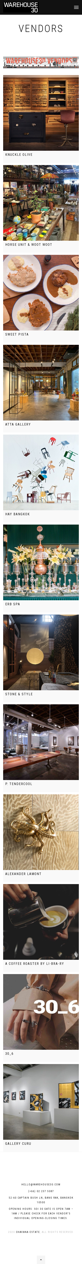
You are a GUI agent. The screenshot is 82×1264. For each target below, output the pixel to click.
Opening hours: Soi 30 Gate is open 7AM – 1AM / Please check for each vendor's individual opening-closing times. (41, 1213)
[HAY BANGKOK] (41, 472)
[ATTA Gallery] (41, 382)
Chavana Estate (28, 1232)
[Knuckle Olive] (41, 113)
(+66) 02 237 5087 (41, 1191)
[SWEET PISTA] (41, 293)
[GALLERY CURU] (41, 1102)
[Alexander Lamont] (41, 832)
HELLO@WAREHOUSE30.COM (41, 1184)
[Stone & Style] (41, 652)
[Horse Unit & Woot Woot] (41, 203)
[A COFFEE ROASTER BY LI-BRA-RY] (41, 922)
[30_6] (41, 1012)
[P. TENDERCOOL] (41, 742)
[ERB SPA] (41, 562)
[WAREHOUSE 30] (21, 7)
